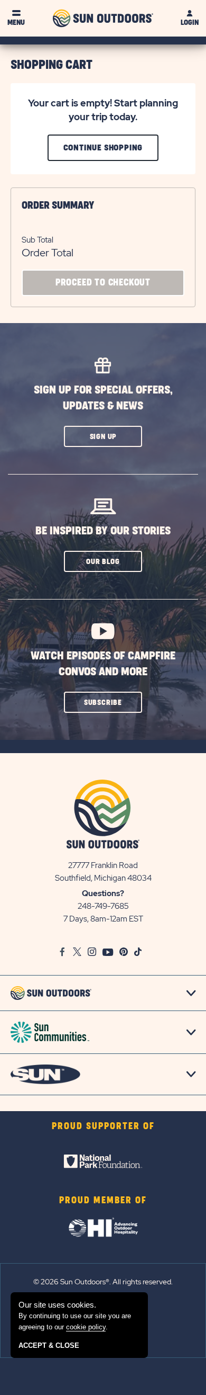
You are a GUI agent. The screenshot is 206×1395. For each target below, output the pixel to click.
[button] (103, 436)
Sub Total (37, 240)
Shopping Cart (51, 65)
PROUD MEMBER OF (103, 1200)
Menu (16, 22)
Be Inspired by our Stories (103, 530)
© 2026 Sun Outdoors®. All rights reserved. (103, 1281)
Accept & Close (48, 1345)
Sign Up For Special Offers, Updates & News (103, 398)
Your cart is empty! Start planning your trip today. (103, 110)
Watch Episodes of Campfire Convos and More (103, 663)
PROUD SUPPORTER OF (103, 1126)
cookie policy (86, 1327)
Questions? (103, 893)
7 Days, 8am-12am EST (103, 919)
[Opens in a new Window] (103, 1161)
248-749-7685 (103, 906)
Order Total (47, 252)
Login (190, 22)
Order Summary (58, 205)
